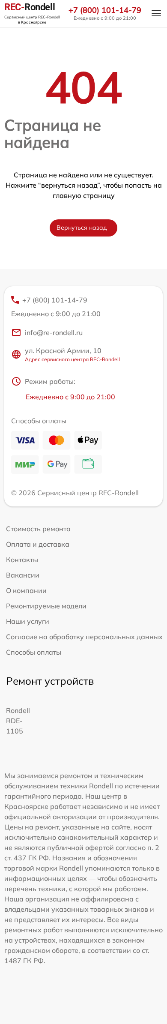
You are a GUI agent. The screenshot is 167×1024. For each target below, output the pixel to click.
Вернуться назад (82, 227)
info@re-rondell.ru (54, 332)
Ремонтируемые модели (46, 606)
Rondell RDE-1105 (18, 720)
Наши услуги (27, 621)
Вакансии (22, 575)
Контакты (22, 559)
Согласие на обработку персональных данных (84, 636)
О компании (26, 590)
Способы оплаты (33, 652)
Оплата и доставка (37, 544)
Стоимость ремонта (38, 528)
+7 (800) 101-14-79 (105, 10)
